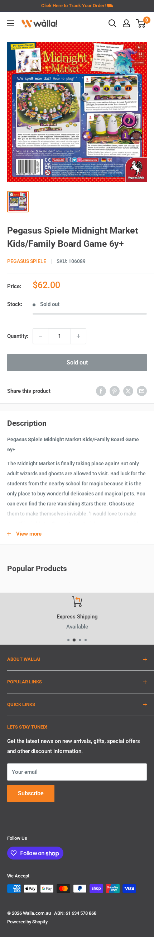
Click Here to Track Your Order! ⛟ (77, 5)
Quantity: (17, 336)
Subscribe (31, 793)
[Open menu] (10, 23)
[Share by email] (142, 391)
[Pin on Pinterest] (115, 391)
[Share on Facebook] (101, 391)
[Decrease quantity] (40, 336)
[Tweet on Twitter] (128, 391)
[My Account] (126, 23)
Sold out (77, 362)
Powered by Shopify (27, 921)
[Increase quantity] (78, 336)
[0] (140, 23)
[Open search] (112, 23)
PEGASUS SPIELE (26, 261)
